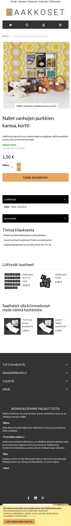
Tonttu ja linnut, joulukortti (27, 323)
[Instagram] (35, 497)
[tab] (35, 199)
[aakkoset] (35, 12)
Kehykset (32, 1)
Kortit (13, 1)
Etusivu (5, 36)
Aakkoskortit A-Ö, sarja (27, 277)
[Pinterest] (42, 497)
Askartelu (43, 1)
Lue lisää (32, 516)
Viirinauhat (55, 1)
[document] (35, 515)
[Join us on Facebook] (28, 497)
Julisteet (22, 1)
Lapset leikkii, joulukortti (60, 323)
